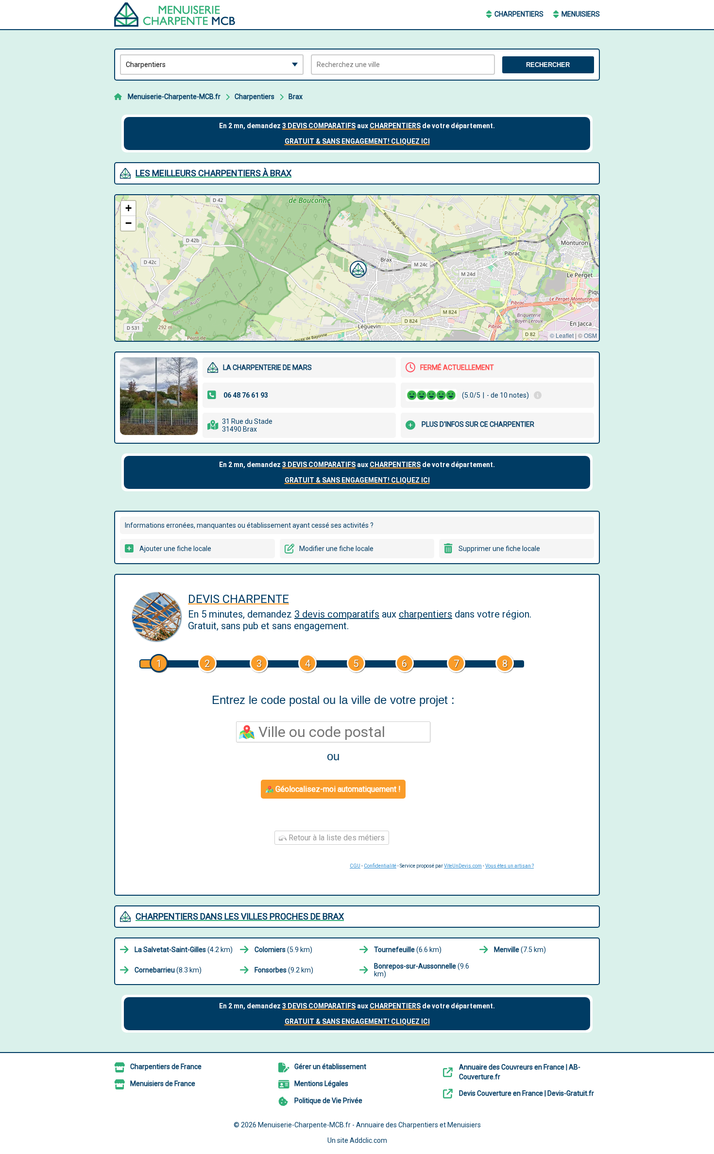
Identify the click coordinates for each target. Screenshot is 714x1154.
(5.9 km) (283, 949)
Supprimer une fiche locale (499, 548)
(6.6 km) (408, 949)
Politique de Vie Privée (328, 1100)
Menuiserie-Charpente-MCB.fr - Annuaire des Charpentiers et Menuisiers (369, 1125)
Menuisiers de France (162, 1083)
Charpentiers (519, 14)
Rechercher (548, 64)
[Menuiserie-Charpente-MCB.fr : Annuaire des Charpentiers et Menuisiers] (175, 14)
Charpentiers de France (166, 1066)
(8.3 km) (168, 970)
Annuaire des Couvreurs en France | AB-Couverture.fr (519, 1072)
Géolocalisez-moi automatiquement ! (337, 789)
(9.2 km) (284, 970)
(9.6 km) (421, 970)
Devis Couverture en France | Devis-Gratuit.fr (526, 1093)
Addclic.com (368, 1140)
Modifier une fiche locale (336, 548)
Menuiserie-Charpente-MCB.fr (174, 96)
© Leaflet (562, 335)
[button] (357, 268)
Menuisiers (580, 14)
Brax (296, 96)
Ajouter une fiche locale (175, 548)
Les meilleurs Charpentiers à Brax (213, 173)
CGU (355, 866)
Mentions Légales (321, 1083)
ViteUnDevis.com (463, 866)
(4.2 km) (184, 949)
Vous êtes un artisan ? (509, 866)
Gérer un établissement (330, 1066)
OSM (590, 335)
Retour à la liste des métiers (336, 837)
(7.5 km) (520, 949)
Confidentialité (380, 866)
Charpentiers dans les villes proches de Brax (240, 916)
